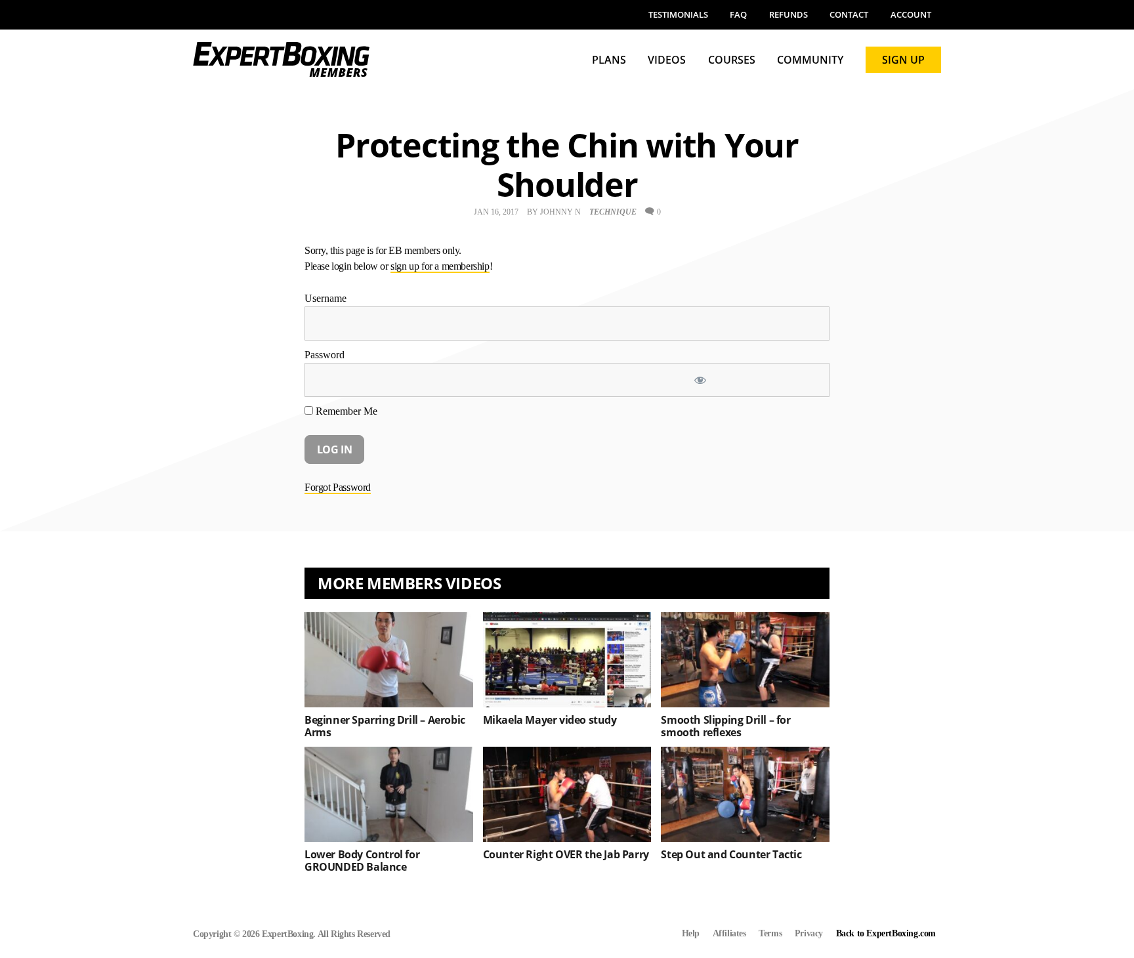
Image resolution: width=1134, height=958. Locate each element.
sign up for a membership (439, 266)
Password (324, 354)
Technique (613, 212)
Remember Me (345, 411)
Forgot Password (337, 487)
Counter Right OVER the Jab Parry (566, 854)
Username (325, 298)
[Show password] (754, 380)
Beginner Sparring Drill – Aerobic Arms (384, 726)
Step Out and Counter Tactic (731, 854)
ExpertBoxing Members (281, 59)
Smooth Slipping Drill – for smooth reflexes (725, 726)
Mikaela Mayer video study (550, 720)
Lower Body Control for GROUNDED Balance (361, 860)
